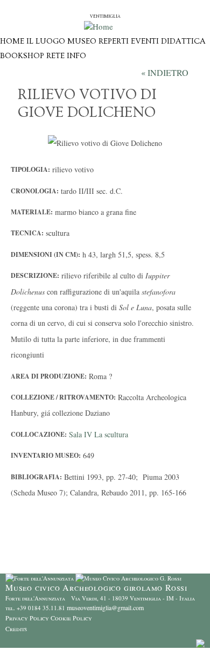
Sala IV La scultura (98, 434)
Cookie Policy (71, 617)
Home (12, 41)
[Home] (98, 26)
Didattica (183, 41)
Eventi (145, 41)
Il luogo (45, 41)
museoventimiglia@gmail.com (105, 607)
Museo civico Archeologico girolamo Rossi (105, 6)
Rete (55, 55)
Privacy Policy (27, 617)
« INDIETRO (164, 72)
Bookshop (22, 55)
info (76, 55)
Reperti (114, 41)
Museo (81, 41)
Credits (16, 628)
